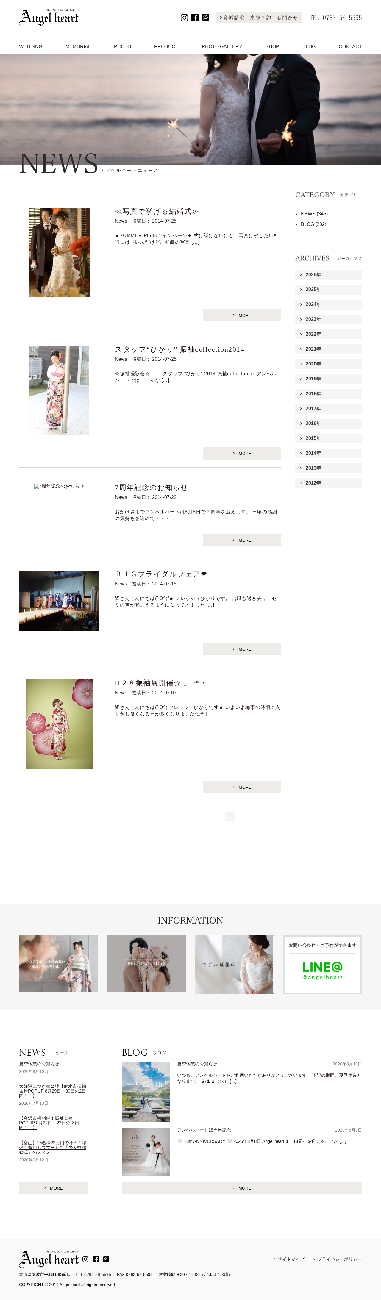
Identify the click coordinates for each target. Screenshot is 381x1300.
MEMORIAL (78, 46)
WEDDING (30, 46)
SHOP (272, 46)
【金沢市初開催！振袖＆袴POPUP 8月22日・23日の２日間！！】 (49, 1122)
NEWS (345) (314, 213)
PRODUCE (166, 46)
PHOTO (122, 46)
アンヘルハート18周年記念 (204, 1129)
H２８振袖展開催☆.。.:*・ (161, 683)
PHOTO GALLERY (222, 46)
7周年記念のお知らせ (151, 487)
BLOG (309, 46)
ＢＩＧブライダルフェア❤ (161, 574)
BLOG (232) (313, 224)
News (121, 221)
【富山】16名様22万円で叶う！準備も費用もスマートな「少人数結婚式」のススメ (53, 1147)
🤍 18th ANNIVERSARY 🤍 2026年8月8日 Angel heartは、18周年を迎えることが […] (261, 1141)
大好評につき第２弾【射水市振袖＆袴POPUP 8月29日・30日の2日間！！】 (52, 1091)
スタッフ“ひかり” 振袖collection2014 (179, 349)
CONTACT (350, 46)
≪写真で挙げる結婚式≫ (157, 211)
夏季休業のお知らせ (39, 1063)
